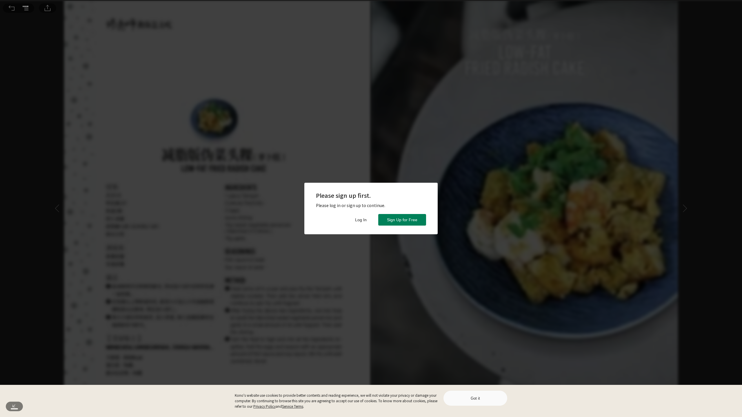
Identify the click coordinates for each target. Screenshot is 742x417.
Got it (475, 398)
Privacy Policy (264, 406)
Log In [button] (361, 219)
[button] (12, 8)
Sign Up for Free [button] (402, 219)
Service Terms (292, 406)
